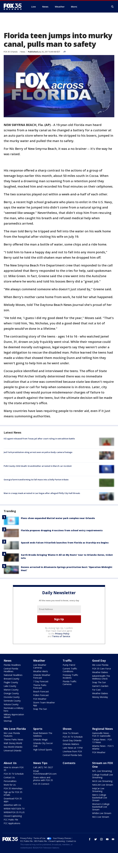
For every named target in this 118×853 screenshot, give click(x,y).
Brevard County (11, 678)
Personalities (10, 781)
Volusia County (11, 704)
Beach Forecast (41, 691)
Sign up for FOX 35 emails (13, 793)
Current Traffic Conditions (70, 670)
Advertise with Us (12, 804)
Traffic (67, 660)
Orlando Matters (71, 744)
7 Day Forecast (40, 681)
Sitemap (8, 720)
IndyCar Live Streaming (98, 790)
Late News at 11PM (73, 747)
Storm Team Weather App (44, 704)
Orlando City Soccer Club (43, 744)
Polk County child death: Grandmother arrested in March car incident (38, 466)
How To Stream (71, 733)
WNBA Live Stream (101, 813)
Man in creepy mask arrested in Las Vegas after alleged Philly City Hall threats (42, 493)
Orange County (11, 693)
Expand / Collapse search (112, 6)
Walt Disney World (13, 743)
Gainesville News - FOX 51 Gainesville (101, 734)
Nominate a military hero (13, 709)
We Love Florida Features (12, 734)
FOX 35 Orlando (11, 51)
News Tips (40, 763)
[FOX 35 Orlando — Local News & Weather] (14, 6)
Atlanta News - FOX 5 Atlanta (103, 747)
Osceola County (12, 697)
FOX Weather (39, 698)
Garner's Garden (100, 686)
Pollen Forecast (41, 695)
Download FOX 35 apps (13, 800)
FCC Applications (12, 823)
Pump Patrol (69, 664)
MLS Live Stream (100, 816)
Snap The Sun (40, 708)
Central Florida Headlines (11, 670)
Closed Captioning (13, 815)
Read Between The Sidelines (42, 734)
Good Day (99, 660)
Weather (39, 660)
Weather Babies (100, 672)
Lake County (10, 686)
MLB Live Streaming (102, 781)
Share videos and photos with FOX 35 (43, 779)
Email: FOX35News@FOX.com (45, 772)
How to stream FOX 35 (14, 769)
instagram (101, 839)
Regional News (102, 729)
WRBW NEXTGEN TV (14, 808)
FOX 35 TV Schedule (73, 736)
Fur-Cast (96, 689)
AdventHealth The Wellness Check (101, 677)
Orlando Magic (40, 739)
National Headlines (13, 675)
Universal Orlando (12, 750)
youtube (107, 839)
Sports (37, 729)
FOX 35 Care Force (101, 668)
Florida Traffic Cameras (70, 683)
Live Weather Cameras (39, 666)
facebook (89, 839)
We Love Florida (100, 664)
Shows (67, 729)
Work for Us (10, 784)
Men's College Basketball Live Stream (99, 797)
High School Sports (42, 749)
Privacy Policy (62, 633)
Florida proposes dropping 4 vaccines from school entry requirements (62, 530)
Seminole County (12, 700)
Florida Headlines (12, 664)
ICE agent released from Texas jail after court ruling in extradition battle (39, 438)
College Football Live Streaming (102, 776)
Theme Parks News (13, 739)
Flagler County (11, 682)
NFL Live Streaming (102, 771)
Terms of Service (61, 636)
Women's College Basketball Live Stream (101, 807)
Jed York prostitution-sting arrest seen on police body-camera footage (38, 452)
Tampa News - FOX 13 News (102, 741)
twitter (95, 839)
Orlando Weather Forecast (41, 676)
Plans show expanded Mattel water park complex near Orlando (58, 518)
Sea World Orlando (13, 746)
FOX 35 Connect (41, 783)
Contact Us (9, 777)
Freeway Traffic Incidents (70, 676)
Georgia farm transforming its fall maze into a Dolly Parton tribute (36, 479)
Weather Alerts (40, 671)
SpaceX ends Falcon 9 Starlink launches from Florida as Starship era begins (65, 542)
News (22, 51)
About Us (10, 763)
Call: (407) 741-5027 (43, 767)
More (74, 6)
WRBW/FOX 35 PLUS (14, 812)
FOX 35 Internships (13, 788)
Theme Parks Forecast (39, 686)
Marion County (11, 689)
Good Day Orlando (72, 740)
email (113, 839)
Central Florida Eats (72, 755)
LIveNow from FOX (72, 751)
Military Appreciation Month (14, 716)
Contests (69, 763)
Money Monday (100, 697)
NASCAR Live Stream (102, 784)
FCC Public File (11, 819)
